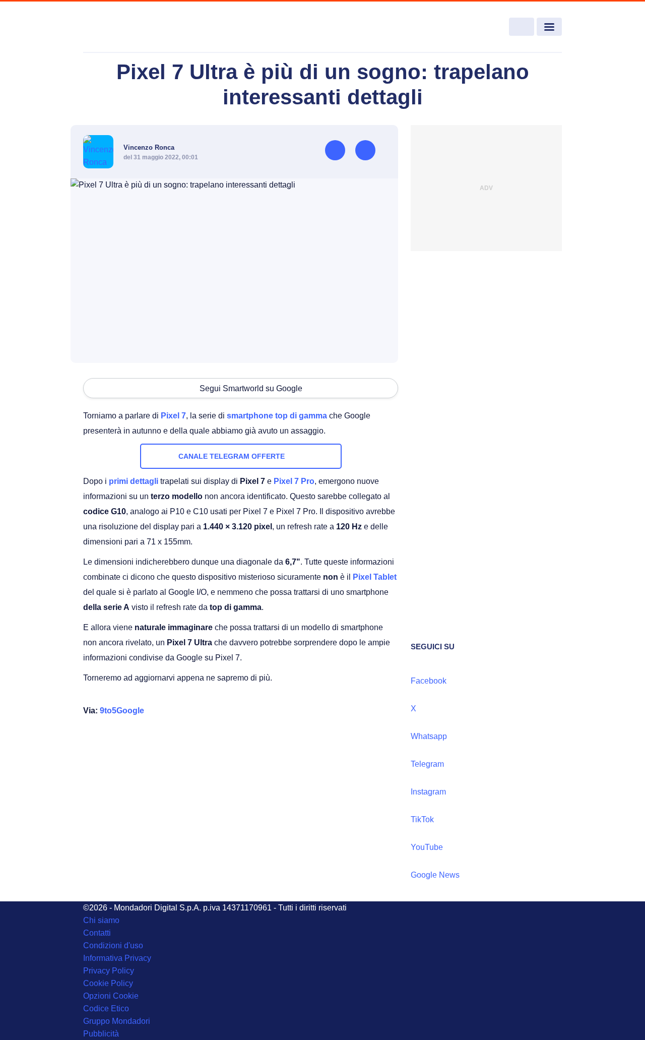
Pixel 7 (173, 415)
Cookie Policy (108, 983)
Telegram (427, 764)
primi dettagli (133, 481)
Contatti (97, 933)
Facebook (428, 681)
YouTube (427, 847)
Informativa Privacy (117, 958)
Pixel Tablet (375, 577)
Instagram (428, 791)
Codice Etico (106, 1008)
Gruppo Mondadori (116, 1021)
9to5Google (122, 710)
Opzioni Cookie (111, 996)
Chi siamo (101, 920)
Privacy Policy (108, 970)
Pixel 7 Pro (294, 481)
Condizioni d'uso (113, 945)
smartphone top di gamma (277, 415)
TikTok (422, 819)
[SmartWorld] (131, 27)
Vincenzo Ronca (148, 147)
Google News (435, 875)
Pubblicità (101, 1033)
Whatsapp (429, 736)
